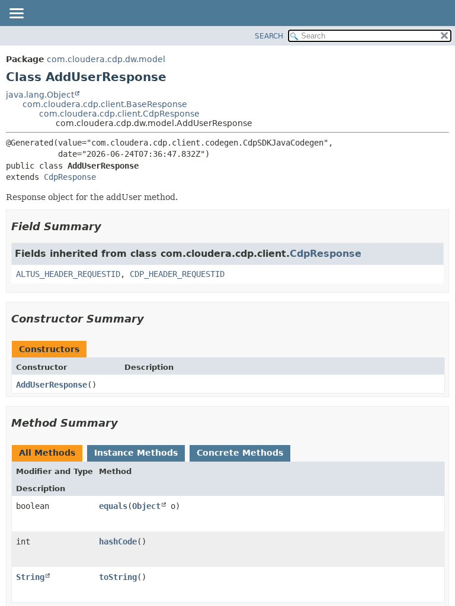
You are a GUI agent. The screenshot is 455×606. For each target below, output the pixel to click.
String (30, 577)
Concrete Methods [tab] (240, 452)
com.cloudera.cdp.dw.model (106, 59)
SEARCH (269, 36)
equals (113, 506)
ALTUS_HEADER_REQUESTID (68, 274)
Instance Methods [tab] (136, 452)
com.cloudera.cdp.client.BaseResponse (105, 104)
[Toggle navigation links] (16, 14)
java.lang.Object (40, 94)
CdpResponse (70, 177)
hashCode (118, 541)
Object (146, 506)
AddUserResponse (51, 384)
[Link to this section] (109, 226)
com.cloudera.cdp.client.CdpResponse (119, 113)
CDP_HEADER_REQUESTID (177, 274)
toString (118, 577)
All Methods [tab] (47, 452)
